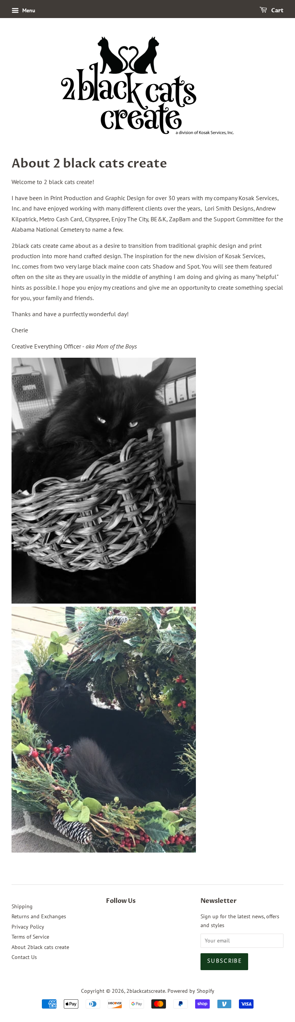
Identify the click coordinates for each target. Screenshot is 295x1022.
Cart (276, 10)
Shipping (22, 906)
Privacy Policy (28, 926)
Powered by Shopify (190, 990)
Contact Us (24, 957)
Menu (28, 10)
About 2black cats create (40, 947)
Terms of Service (30, 936)
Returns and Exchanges (39, 916)
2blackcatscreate (145, 990)
